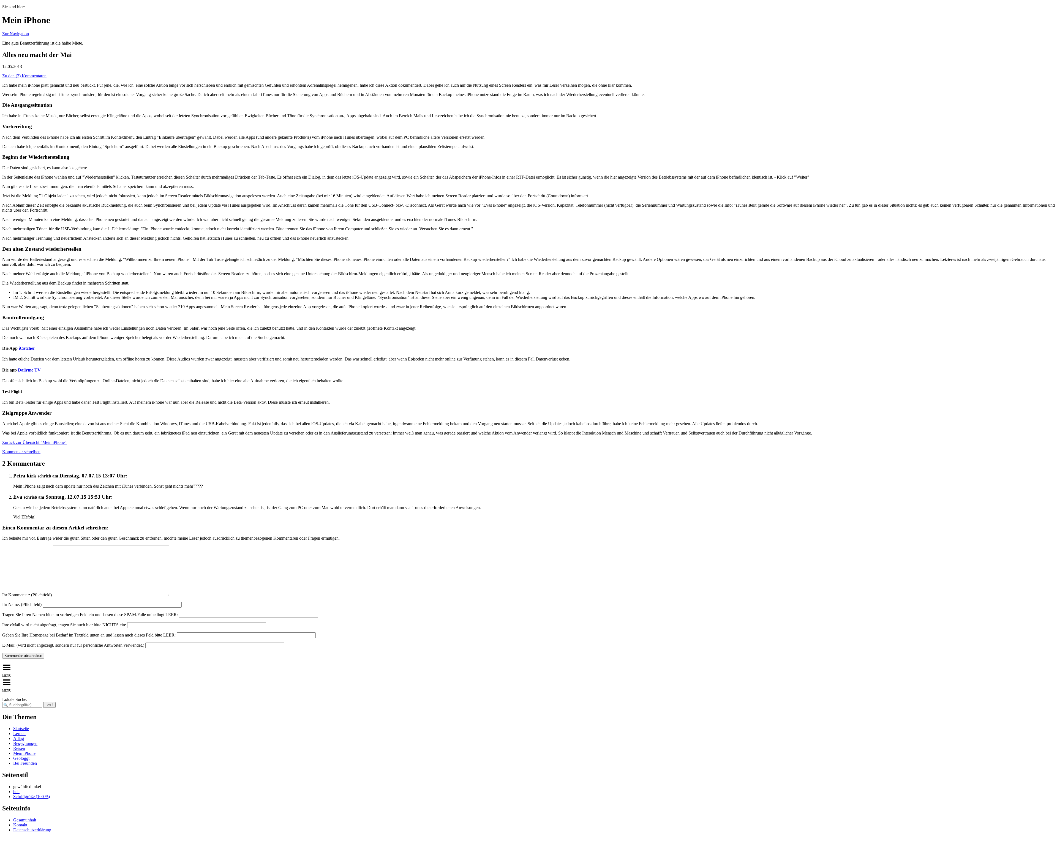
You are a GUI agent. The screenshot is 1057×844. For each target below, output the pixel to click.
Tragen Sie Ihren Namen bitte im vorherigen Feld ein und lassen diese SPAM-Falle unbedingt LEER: (90, 614)
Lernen (19, 733)
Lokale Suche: (14, 699)
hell (16, 791)
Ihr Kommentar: (27, 594)
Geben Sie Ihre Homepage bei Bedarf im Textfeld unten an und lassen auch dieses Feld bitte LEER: (89, 635)
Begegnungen (25, 743)
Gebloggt (21, 758)
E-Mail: (73, 645)
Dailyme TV (29, 370)
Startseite (21, 728)
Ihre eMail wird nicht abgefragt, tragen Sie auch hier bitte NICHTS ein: (64, 624)
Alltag (18, 738)
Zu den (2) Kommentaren (24, 75)
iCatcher (27, 348)
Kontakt (20, 825)
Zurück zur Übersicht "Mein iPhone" (34, 442)
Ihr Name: (22, 604)
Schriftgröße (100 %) (31, 796)
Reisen (19, 748)
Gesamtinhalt (24, 820)
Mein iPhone (24, 753)
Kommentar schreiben (21, 451)
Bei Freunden (25, 763)
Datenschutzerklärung (32, 829)
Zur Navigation (15, 33)
